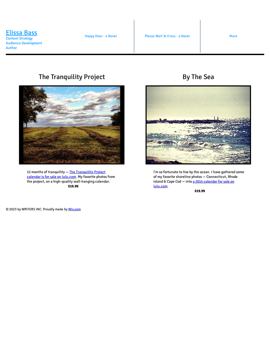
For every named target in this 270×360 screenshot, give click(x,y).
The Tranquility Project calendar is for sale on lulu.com (66, 174)
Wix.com (74, 209)
